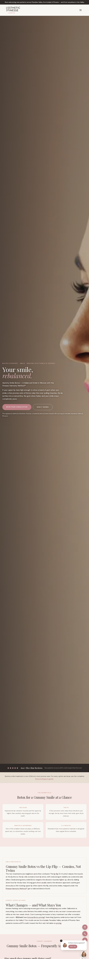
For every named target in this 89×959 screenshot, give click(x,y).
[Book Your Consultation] (84, 927)
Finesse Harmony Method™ (16, 888)
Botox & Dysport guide (44, 779)
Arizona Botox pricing (35, 917)
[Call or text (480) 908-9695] (84, 933)
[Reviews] (84, 940)
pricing (58, 923)
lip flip (56, 874)
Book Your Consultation (16, 407)
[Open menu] (80, 10)
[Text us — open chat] (84, 954)
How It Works (43, 407)
